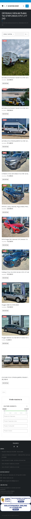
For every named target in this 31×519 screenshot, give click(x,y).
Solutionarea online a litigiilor (7, 491)
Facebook (14, 446)
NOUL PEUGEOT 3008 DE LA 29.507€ (10, 463)
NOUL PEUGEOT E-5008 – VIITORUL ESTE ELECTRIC (14, 460)
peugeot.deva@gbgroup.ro (12, 480)
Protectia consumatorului (6, 493)
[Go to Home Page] (2, 21)
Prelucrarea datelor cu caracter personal (10, 487)
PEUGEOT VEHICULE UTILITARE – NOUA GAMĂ (12, 451)
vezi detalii (5, 83)
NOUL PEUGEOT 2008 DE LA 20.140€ (10, 467)
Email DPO (2, 489)
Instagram (17, 446)
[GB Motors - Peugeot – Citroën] (10, 6)
